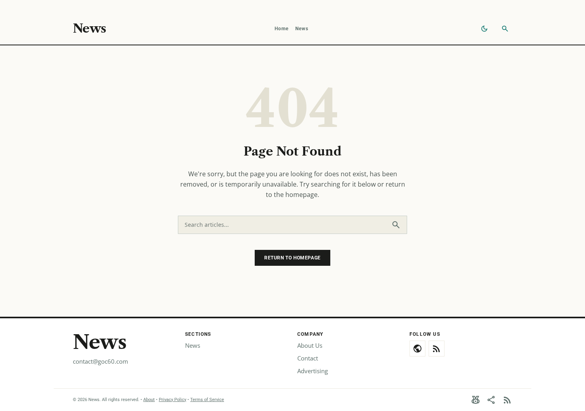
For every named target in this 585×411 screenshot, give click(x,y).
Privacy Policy (172, 399)
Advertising (312, 371)
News (89, 28)
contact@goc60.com (100, 361)
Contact (307, 358)
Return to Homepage (292, 258)
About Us (309, 345)
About (149, 399)
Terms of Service (207, 399)
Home (282, 28)
